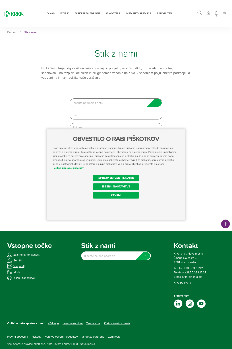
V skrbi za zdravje (87, 13)
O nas (51, 13)
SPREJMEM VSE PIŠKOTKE (116, 178)
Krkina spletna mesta (117, 323)
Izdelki (64, 13)
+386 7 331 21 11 (193, 268)
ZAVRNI (116, 195)
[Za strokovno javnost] (208, 13)
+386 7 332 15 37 (195, 272)
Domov (11, 32)
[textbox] (116, 103)
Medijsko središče (138, 13)
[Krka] (14, 14)
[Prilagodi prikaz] (224, 13)
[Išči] (199, 14)
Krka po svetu (182, 282)
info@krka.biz (193, 277)
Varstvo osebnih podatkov (61, 336)
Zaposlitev (164, 13)
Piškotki (36, 336)
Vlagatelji (113, 13)
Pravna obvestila (17, 336)
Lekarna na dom (73, 323)
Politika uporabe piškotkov (68, 168)
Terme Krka (93, 323)
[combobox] (116, 102)
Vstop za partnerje (92, 336)
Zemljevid (114, 336)
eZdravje (53, 323)
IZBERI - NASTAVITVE (116, 186)
